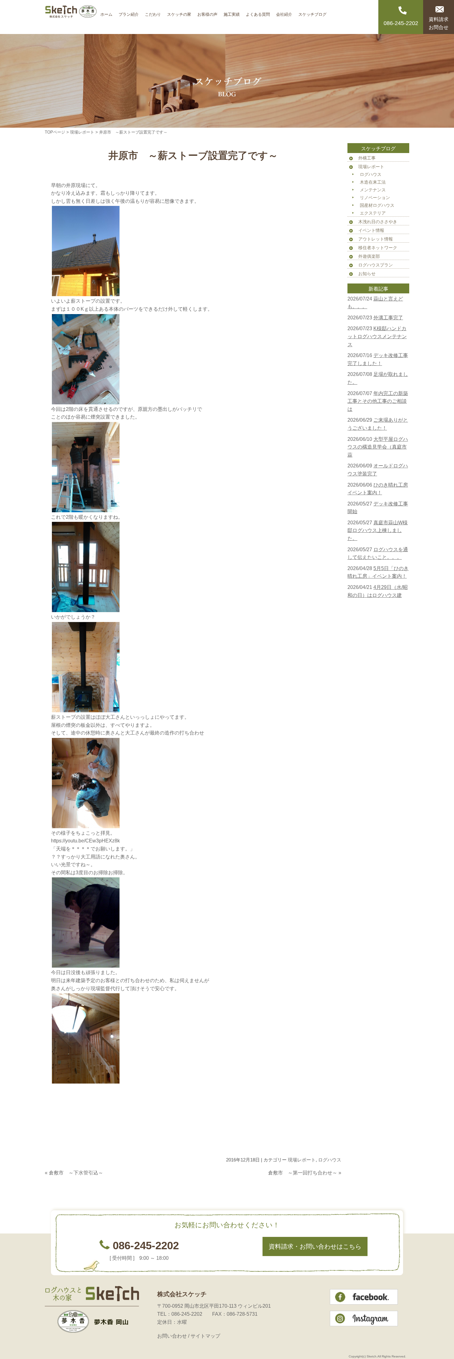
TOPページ (55, 132)
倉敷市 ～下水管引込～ (76, 1172)
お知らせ (367, 273)
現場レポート (82, 132)
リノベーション (375, 197)
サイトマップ (205, 1336)
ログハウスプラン (375, 264)
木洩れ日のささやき (377, 221)
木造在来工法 (373, 182)
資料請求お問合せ (438, 23)
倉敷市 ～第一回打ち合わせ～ (302, 1172)
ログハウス (329, 1159)
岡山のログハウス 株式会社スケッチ (71, 17)
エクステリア (373, 213)
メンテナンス (373, 189)
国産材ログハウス (377, 205)
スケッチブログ (378, 148)
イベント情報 (371, 230)
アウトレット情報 (375, 238)
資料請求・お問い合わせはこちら (315, 1246)
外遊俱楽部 (369, 256)
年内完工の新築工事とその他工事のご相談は (377, 401)
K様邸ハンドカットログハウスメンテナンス (377, 336)
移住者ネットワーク (377, 247)
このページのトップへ (325, 1185)
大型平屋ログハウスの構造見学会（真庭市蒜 (377, 447)
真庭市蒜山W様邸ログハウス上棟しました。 (377, 530)
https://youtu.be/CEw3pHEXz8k (85, 840)
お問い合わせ (172, 1336)
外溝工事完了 (388, 317)
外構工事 (367, 157)
